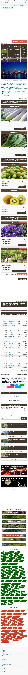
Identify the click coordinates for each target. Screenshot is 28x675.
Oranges (10, 600)
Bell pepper (15, 575)
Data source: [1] (24, 370)
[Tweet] (5, 7)
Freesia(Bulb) (13, 625)
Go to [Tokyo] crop (5, 374)
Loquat (17, 592)
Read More (24, 462)
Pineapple (16, 597)
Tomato (11, 349)
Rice (11, 54)
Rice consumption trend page (14, 544)
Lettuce (11, 358)
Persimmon (12, 592)
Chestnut (11, 339)
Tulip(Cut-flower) (5, 619)
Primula (9, 628)
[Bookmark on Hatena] (12, 7)
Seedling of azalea (17, 639)
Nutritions (4, 662)
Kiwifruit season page (14, 539)
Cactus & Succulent (6, 630)
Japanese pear (11, 350)
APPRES (3, 671)
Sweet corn (4, 600)
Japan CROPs (4, 3)
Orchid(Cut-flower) (17, 613)
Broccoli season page (14, 526)
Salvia (3, 636)
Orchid (20, 628)
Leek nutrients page (14, 530)
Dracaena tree (5, 633)
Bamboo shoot (5, 558)
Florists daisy (11, 611)
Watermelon (11, 347)
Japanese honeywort (6, 566)
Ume (12, 586)
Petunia (17, 59)
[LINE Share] (7, 7)
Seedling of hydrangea (6, 639)
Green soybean (11, 336)
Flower (4, 57)
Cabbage (16, 561)
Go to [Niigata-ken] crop (21, 374)
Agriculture (4, 49)
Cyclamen (11, 341)
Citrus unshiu (11, 343)
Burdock (20, 555)
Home (11, 5)
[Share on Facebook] (3, 7)
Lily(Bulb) (14, 622)
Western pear (4, 592)
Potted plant (11, 354)
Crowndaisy (15, 566)
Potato (23, 578)
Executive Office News (6, 664)
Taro (11, 330)
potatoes (4, 54)
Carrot (15, 555)
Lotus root (12, 558)
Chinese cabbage (19, 558)
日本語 (26, 0)
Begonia (15, 628)
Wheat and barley (17, 55)
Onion (15, 580)
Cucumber (11, 352)
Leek (20, 566)
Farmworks (4, 659)
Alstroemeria (13, 619)
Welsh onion (11, 356)
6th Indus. (11, 51)
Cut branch (4, 622)
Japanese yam (9, 580)
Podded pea (23, 600)
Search (24, 418)
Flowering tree (22, 630)
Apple (9, 589)
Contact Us (4, 669)
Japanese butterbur (13, 564)
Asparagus (9, 569)
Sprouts (10, 603)
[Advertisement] (14, 24)
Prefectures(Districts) (6, 654)
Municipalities (4, 655)
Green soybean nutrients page (14, 516)
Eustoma (9, 616)
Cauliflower (11, 338)
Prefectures (15, 5)
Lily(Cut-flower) (16, 616)
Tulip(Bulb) (20, 622)
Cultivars (3, 657)
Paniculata (9, 613)
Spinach (11, 334)
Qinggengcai (9, 572)
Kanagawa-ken (21, 5)
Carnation (18, 611)
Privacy (3, 668)
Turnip (11, 345)
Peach (22, 592)
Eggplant (11, 363)
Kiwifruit (17, 57)
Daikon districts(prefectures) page (14, 521)
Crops (4, 51)
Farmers (11, 49)
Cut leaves (20, 619)
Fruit (24, 54)
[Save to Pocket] (9, 7)
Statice (24, 613)
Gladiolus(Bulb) (5, 625)
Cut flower (11, 367)
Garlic (19, 580)
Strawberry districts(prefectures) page (14, 535)
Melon (3, 597)
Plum (3, 595)
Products (17, 49)
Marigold (8, 636)
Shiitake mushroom (6, 583)
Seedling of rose (5, 642)
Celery (3, 569)
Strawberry (23, 595)
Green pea (22, 575)
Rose (11, 332)
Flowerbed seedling (11, 325)
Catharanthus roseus (4, 60)
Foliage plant (14, 630)
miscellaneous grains (24, 52)
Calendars (4, 660)
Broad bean (4, 603)
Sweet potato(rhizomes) (15, 578)
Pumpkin (11, 327)
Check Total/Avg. (22, 279)
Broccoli (11, 361)
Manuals (3, 665)
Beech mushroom (5, 586)
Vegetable (17, 51)
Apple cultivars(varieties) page (14, 512)
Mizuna (3, 561)
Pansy (10, 59)
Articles (23, 49)
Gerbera (3, 616)
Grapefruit (4, 589)
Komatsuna (10, 57)
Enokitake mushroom (16, 583)
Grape (12, 595)
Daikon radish (24, 57)
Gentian (3, 613)
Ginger (24, 580)
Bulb (9, 622)
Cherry (7, 595)
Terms (3, 667)
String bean (16, 600)
